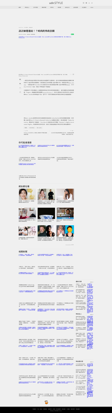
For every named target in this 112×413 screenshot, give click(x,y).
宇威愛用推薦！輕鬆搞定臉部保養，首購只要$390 (26, 238)
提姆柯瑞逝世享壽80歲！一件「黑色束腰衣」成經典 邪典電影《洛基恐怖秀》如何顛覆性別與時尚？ (46, 239)
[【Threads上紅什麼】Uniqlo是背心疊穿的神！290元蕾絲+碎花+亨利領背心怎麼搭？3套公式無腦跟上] (90, 388)
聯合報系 (64, 409)
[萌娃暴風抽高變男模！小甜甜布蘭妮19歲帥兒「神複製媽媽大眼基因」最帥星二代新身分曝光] (46, 332)
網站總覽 (78, 409)
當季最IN (31, 27)
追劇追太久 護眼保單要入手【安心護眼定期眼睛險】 (27, 220)
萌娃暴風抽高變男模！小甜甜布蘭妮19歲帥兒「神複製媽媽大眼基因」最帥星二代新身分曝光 (46, 341)
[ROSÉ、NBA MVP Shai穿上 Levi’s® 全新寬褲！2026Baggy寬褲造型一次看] (90, 376)
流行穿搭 (35, 7)
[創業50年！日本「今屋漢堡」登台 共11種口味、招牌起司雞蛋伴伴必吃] (65, 260)
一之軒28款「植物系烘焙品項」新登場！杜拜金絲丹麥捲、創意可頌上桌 (65, 377)
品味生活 (67, 7)
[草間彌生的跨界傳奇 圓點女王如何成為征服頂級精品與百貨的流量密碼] (46, 296)
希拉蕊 (26, 127)
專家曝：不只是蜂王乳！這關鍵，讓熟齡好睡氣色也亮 (27, 201)
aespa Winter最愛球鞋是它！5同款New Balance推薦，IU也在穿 (81, 383)
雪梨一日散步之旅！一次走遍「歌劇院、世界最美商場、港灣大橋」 (27, 358)
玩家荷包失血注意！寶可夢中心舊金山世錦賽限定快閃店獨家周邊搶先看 (27, 377)
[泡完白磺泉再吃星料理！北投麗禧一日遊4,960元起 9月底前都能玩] (46, 260)
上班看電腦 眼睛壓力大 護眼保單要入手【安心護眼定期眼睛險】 (65, 201)
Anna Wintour (31, 127)
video (91, 7)
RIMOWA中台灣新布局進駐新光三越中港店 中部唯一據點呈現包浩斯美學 (81, 371)
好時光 (52, 7)
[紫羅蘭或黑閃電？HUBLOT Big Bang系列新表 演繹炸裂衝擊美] (27, 278)
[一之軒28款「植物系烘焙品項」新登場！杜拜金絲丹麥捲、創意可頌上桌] (65, 369)
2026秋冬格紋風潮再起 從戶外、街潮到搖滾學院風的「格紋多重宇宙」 (65, 159)
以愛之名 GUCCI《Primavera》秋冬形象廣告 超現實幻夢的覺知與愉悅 (27, 177)
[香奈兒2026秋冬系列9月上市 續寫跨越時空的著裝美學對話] (46, 151)
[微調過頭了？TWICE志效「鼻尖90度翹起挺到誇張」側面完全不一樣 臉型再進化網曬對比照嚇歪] (46, 314)
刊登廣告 (34, 409)
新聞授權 (45, 409)
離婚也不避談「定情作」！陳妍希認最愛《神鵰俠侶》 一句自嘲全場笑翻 (27, 323)
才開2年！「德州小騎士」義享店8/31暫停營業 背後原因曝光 (27, 267)
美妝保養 (44, 7)
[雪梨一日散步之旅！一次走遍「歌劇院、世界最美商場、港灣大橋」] (27, 351)
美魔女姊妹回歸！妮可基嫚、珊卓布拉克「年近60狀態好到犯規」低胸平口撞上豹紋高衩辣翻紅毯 (27, 341)
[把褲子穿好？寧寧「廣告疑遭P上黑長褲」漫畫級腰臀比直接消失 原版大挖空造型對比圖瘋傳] (46, 351)
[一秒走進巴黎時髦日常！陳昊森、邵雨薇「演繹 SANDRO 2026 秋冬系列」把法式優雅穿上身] (27, 151)
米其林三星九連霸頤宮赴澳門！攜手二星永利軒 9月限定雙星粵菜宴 (27, 304)
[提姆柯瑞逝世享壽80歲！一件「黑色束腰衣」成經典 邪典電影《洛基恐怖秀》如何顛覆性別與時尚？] (46, 278)
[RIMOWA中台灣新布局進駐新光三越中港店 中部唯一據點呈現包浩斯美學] (90, 371)
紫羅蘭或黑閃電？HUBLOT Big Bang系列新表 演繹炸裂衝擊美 (26, 285)
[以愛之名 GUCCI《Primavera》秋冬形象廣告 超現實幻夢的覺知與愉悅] (27, 169)
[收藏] (20, 87)
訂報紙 (68, 409)
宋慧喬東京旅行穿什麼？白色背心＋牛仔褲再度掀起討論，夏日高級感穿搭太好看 (81, 394)
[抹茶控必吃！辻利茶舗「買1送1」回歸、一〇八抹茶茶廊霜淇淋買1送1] (46, 387)
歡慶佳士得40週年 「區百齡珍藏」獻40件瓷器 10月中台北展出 (46, 220)
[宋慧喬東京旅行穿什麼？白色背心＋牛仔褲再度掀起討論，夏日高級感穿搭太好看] (90, 393)
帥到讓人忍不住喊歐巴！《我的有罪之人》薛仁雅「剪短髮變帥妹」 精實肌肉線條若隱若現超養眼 (65, 341)
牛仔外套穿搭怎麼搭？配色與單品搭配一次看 (81, 364)
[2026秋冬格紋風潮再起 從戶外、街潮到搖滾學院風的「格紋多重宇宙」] (65, 151)
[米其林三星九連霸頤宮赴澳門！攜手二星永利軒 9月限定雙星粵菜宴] (27, 296)
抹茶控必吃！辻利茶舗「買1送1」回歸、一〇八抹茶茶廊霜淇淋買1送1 (46, 395)
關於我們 (73, 409)
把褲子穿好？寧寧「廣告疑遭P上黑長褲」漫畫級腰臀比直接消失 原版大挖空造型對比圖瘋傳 (46, 359)
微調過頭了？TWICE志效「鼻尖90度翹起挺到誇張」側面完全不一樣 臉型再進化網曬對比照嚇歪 (46, 202)
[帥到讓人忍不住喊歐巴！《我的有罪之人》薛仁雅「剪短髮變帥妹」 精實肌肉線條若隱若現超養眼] (65, 332)
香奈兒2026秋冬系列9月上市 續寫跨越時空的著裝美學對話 (46, 158)
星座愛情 (76, 7)
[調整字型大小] (20, 92)
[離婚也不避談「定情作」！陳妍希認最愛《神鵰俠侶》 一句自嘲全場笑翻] (27, 314)
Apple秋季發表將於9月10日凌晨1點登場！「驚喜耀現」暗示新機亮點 (46, 377)
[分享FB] (20, 79)
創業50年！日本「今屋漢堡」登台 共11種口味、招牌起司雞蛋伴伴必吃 (66, 268)
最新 (20, 7)
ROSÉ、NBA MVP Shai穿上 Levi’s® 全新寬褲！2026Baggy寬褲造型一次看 (81, 377)
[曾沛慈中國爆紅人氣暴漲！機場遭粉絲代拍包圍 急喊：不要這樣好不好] (65, 314)
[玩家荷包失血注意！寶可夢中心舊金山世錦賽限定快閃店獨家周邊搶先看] (27, 369)
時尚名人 (27, 7)
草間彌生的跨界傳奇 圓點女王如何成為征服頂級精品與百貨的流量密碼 (46, 304)
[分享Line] (20, 83)
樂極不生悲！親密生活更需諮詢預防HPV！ (65, 220)
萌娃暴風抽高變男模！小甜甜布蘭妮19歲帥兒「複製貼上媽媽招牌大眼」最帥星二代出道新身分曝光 (65, 239)
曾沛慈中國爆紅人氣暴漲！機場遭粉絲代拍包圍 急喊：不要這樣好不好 (65, 323)
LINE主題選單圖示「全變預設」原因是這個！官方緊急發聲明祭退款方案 (65, 359)
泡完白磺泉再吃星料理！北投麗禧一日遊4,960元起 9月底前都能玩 (46, 267)
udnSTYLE (21, 27)
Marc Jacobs (39, 127)
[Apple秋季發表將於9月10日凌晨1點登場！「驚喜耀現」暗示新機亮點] (46, 369)
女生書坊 (84, 7)
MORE (91, 314)
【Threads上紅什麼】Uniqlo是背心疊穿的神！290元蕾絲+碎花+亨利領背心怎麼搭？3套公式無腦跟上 (81, 389)
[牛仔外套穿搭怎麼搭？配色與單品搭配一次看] (90, 365)
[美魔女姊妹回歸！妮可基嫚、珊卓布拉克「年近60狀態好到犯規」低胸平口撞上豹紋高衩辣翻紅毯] (27, 332)
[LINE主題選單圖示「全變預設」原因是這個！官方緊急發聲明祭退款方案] (65, 351)
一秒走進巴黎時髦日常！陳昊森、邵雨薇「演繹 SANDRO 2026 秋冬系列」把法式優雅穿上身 (27, 159)
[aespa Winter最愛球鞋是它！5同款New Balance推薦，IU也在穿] (90, 382)
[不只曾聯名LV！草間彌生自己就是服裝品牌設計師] (65, 296)
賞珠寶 (59, 7)
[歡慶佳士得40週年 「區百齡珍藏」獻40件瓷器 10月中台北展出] (65, 387)
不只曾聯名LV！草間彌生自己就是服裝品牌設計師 (81, 329)
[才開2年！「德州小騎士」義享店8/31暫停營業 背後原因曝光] (27, 260)
